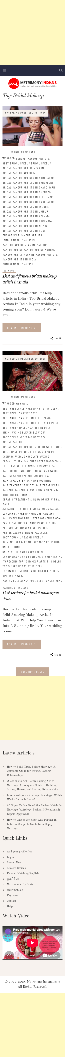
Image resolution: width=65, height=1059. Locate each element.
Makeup (42, 245)
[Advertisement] (32, 32)
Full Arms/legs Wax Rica (37, 466)
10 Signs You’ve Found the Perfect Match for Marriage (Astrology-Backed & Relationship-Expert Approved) (34, 809)
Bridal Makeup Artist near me (23, 168)
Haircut (8, 490)
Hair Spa (8, 475)
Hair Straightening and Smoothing (27, 480)
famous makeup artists (18, 240)
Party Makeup (12, 523)
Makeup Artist (12, 249)
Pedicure (8, 528)
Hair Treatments (47, 485)
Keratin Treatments (17, 508)
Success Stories (16, 868)
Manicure (35, 513)
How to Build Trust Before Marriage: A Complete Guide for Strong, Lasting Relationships (31, 771)
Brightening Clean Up (39, 451)
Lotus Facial (49, 508)
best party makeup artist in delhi (27, 427)
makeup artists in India (19, 259)
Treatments (50, 571)
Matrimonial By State (20, 884)
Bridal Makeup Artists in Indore (25, 206)
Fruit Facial (11, 466)
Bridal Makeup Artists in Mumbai (25, 226)
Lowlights (9, 513)
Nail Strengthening (40, 518)
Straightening (52, 556)
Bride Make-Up (12, 451)
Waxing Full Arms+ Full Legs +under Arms (32, 580)
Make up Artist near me (19, 245)
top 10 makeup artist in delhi (40, 561)
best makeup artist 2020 (20, 413)
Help (10, 906)
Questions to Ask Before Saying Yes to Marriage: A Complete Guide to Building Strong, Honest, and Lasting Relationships (32, 785)
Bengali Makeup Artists (32, 158)
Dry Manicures (28, 461)
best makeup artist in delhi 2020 (26, 418)
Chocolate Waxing (37, 456)
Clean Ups (9, 461)
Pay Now (12, 895)
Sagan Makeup (33, 537)
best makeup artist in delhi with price (30, 423)
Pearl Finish (46, 523)
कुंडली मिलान (13, 879)
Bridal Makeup (41, 163)
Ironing (24, 495)
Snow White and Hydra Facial (23, 552)
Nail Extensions (13, 518)
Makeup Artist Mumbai (39, 249)
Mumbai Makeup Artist (17, 264)
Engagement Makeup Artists (22, 235)
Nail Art (48, 513)
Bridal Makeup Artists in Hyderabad (28, 202)
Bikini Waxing (11, 432)
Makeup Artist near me (18, 254)
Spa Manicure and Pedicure (21, 556)
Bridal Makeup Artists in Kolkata (26, 216)
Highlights (10, 495)
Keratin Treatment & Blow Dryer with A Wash (31, 502)
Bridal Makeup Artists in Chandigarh (28, 187)
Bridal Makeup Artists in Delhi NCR (27, 197)
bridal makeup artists (18, 173)
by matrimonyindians (23, 152)
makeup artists (46, 254)
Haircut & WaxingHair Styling (35, 490)
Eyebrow (45, 461)
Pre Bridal (10, 532)
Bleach (27, 432)
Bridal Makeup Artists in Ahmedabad (28, 178)
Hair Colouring (13, 471)
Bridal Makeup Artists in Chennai (26, 192)
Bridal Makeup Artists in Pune (24, 230)
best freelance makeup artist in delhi (30, 408)
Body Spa (39, 437)
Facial (56, 461)
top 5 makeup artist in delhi (23, 566)
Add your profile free (19, 851)
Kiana (36, 508)
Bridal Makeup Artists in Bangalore (28, 182)
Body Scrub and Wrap (17, 437)
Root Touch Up (12, 537)
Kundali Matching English (23, 873)
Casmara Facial (12, 456)
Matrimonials (15, 890)
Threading (10, 561)
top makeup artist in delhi (21, 571)
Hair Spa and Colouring (31, 475)
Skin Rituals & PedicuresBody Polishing (31, 542)
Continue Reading (20, 328)
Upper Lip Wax (12, 576)
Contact (11, 901)
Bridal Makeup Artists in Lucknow (26, 221)
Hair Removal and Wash (41, 471)
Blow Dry (39, 432)
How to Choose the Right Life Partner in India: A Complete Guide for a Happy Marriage (31, 824)
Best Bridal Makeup (16, 163)
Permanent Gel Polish (32, 528)
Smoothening (11, 547)
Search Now (14, 862)
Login (10, 857)
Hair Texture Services (18, 485)
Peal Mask (29, 523)
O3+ (57, 518)
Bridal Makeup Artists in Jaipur (25, 211)
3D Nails (21, 403)
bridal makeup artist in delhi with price (32, 447)
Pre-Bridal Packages (33, 532)
